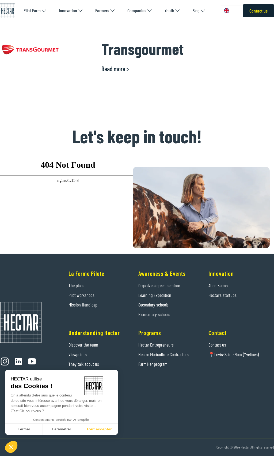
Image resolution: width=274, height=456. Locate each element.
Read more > (115, 69)
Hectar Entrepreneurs (156, 345)
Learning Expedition (154, 295)
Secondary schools (153, 305)
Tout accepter (99, 429)
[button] (35, 10)
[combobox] (232, 11)
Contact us (258, 11)
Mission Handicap (82, 305)
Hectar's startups (222, 295)
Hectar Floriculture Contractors (163, 354)
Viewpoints (77, 354)
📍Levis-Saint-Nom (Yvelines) (233, 354)
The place (76, 285)
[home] (7, 10)
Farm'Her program (153, 364)
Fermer (24, 429)
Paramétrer (61, 429)
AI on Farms (218, 285)
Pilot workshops (81, 295)
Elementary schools (154, 314)
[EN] (232, 11)
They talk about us (83, 364)
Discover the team (83, 345)
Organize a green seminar (159, 285)
